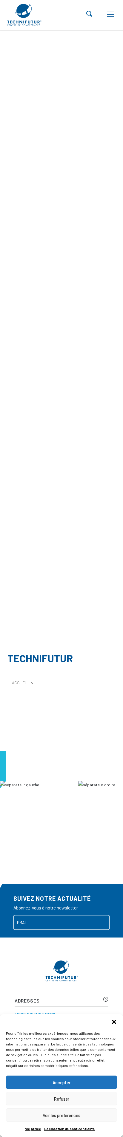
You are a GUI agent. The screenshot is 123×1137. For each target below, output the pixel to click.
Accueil (20, 682)
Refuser (61, 1099)
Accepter (61, 1082)
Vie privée (33, 1129)
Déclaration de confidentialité (69, 1129)
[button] (114, 1022)
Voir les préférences (61, 1115)
